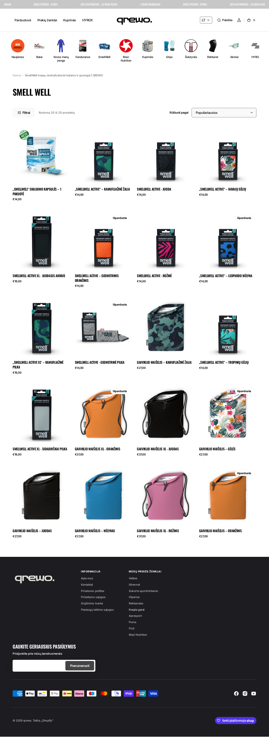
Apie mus (87, 578)
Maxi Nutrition (138, 634)
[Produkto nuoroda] (41, 164)
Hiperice (134, 597)
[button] (224, 20)
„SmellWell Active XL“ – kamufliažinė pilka (38, 364)
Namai (17, 75)
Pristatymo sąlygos (93, 597)
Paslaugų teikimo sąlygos (97, 609)
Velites (133, 578)
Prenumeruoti (79, 666)
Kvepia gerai (137, 609)
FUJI (131, 628)
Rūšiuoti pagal (179, 112)
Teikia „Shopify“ (43, 720)
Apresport (135, 615)
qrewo (27, 720)
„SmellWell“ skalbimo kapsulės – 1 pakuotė (37, 191)
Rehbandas (136, 603)
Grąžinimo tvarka (92, 603)
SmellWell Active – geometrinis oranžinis (97, 278)
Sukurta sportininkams (143, 591)
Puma (132, 622)
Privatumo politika (92, 591)
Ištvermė (134, 584)
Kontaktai (87, 584)
